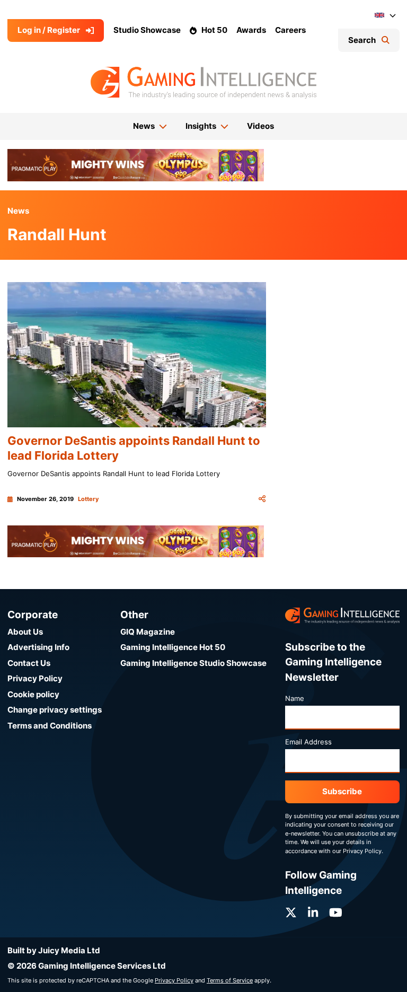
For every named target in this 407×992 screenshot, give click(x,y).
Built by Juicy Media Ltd (53, 950)
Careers (290, 30)
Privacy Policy (35, 678)
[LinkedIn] (313, 913)
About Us (25, 632)
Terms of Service (230, 980)
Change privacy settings (54, 710)
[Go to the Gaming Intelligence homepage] (203, 83)
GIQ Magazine (147, 632)
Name (294, 698)
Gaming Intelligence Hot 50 (172, 647)
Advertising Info (38, 647)
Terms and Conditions (49, 726)
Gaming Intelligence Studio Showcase (193, 663)
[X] (291, 913)
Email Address (308, 742)
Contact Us (28, 663)
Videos (260, 126)
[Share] (262, 499)
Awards (251, 30)
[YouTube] (335, 913)
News (18, 211)
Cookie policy (33, 694)
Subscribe (342, 791)
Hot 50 (214, 30)
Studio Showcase (147, 30)
